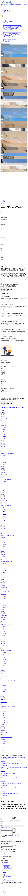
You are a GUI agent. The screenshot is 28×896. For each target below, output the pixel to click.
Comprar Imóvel (6, 865)
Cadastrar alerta (4, 344)
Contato (4, 872)
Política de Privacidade (15, 820)
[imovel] (2, 412)
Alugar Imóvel (6, 866)
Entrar (14, 5)
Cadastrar (3, 836)
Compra (2, 203)
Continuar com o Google (19, 825)
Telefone (14, 831)
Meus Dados (5, 9)
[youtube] (5, 892)
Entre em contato (5, 290)
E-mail (14, 817)
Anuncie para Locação (7, 867)
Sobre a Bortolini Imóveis (8, 869)
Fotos (5, 200)
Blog (4, 874)
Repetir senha (15, 833)
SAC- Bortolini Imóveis (8, 880)
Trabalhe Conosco (7, 876)
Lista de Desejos (6, 10)
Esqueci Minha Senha (5, 827)
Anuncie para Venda (7, 868)
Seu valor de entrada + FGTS (7, 365)
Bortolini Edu (6, 875)
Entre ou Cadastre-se (5, 894)
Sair (4, 12)
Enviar (2, 847)
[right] (4, 414)
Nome (14, 828)
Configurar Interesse (7, 11)
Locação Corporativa (7, 870)
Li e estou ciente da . (11, 820)
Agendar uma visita (5, 287)
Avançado (4, 370)
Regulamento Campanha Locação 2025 (11, 879)
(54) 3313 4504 (5, 862)
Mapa (5, 201)
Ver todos (3, 750)
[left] (1, 414)
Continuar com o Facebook (7, 825)
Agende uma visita (5, 43)
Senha (14, 818)
